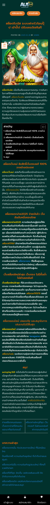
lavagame (35, 336)
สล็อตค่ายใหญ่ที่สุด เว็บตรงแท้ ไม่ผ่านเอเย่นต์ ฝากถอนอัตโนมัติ (37, 426)
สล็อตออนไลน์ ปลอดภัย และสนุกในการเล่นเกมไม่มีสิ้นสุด (25, 152)
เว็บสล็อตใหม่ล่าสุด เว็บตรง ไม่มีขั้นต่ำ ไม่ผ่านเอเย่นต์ (24, 145)
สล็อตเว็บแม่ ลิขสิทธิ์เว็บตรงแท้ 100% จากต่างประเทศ (25, 132)
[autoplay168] (27, 5)
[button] (3, 4)
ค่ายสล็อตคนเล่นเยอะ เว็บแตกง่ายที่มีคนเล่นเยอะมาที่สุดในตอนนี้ (12, 426)
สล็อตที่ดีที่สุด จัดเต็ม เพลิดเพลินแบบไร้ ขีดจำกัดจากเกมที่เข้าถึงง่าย (22, 474)
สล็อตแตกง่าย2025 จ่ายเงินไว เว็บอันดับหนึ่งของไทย (25, 139)
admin (36, 35)
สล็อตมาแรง (24, 261)
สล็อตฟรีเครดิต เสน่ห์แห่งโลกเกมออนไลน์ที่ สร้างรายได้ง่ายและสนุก (22, 483)
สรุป (7, 157)
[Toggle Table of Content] (42, 127)
